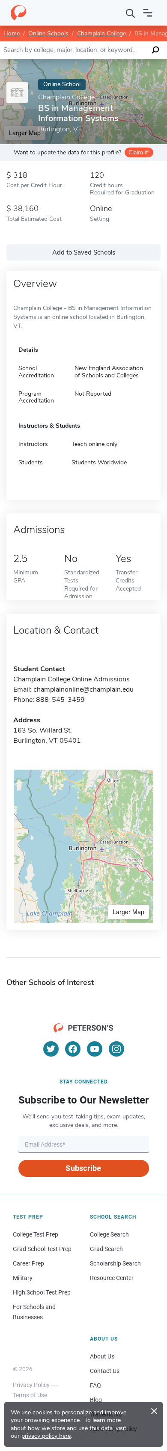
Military (23, 1277)
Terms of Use (30, 1395)
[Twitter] (51, 1049)
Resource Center (112, 1277)
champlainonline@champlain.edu (83, 689)
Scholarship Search (115, 1263)
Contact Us (104, 1370)
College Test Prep (35, 1234)
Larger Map (128, 911)
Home (11, 33)
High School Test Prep (42, 1292)
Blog (96, 1399)
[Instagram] (116, 1049)
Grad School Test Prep (42, 1248)
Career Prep (28, 1263)
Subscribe (83, 1168)
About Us (102, 1356)
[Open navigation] (147, 12)
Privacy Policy (31, 1384)
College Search (109, 1234)
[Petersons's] (18, 12)
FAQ (95, 1385)
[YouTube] (94, 1049)
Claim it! (138, 152)
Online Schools (48, 33)
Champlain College (101, 33)
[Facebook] (73, 1049)
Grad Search (106, 1248)
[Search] (130, 12)
